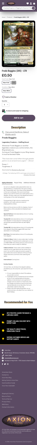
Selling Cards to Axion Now (10, 380)
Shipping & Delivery (8, 393)
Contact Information (8, 407)
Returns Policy (6, 396)
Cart (34, 3)
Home (3, 17)
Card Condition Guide (8, 383)
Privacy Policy (6, 401)
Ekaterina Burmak (18, 170)
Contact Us (5, 375)
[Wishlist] (28, 3)
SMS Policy (5, 404)
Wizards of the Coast (29, 175)
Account (31, 3)
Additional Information (30, 182)
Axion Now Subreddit (8, 386)
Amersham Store (7, 372)
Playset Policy (18, 182)
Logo (11, 3)
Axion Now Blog (6, 377)
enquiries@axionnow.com (12, 358)
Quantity (4, 101)
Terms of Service (7, 399)
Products (9, 17)
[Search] (33, 8)
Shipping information (7, 182)
